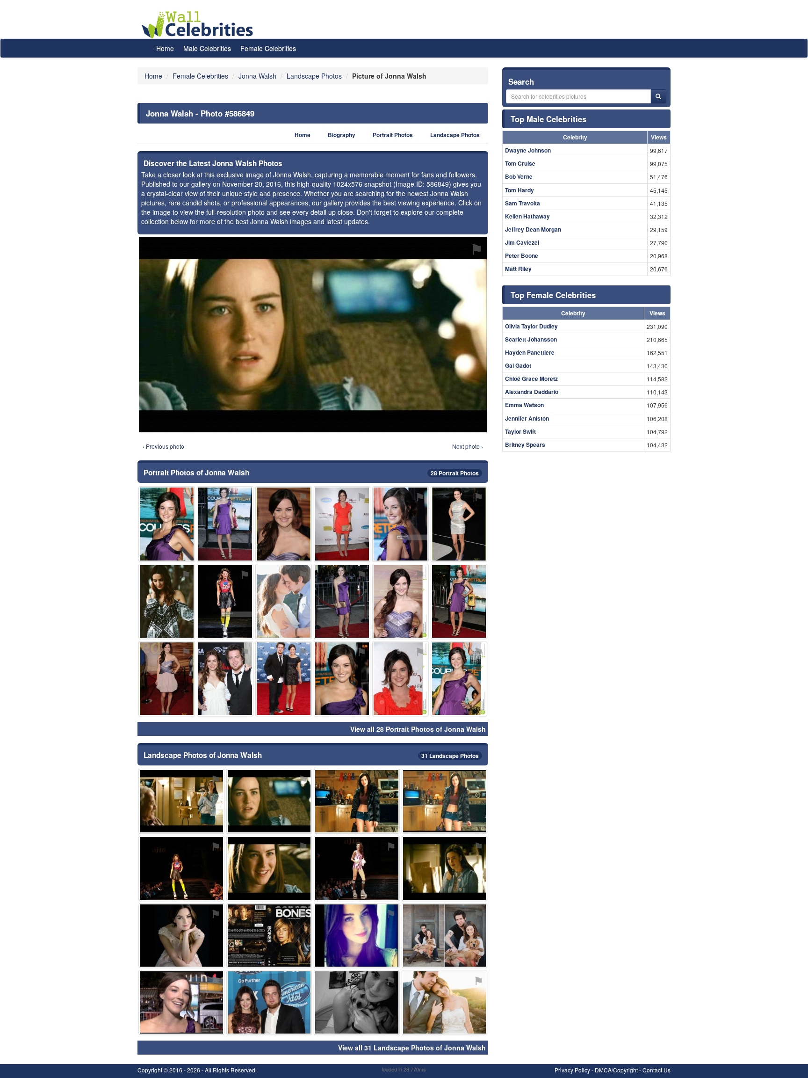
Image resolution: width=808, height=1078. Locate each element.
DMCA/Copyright (616, 1070)
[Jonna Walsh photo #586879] (181, 801)
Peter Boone (521, 255)
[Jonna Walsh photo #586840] (445, 801)
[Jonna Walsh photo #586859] (225, 678)
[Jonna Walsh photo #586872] (342, 678)
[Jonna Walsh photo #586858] (342, 523)
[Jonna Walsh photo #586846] (181, 1002)
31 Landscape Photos (450, 755)
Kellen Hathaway (527, 216)
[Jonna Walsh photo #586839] (400, 678)
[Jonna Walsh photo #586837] (357, 935)
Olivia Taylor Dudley (531, 326)
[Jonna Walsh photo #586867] (357, 1002)
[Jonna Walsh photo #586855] (166, 523)
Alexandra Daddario (531, 391)
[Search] (658, 96)
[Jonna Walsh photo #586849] (269, 801)
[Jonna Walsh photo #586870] (283, 601)
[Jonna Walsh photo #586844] (225, 601)
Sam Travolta (522, 203)
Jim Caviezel (522, 242)
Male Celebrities (207, 48)
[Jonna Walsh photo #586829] (459, 523)
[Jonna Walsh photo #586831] (400, 601)
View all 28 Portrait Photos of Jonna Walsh (418, 729)
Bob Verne (519, 176)
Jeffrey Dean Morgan (533, 229)
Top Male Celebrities (548, 118)
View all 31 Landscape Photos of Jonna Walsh (412, 1047)
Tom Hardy (519, 190)
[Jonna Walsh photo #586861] (445, 935)
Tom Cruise (520, 163)
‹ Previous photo (163, 446)
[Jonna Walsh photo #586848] (357, 868)
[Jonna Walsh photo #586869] (269, 935)
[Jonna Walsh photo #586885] (445, 868)
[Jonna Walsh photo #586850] (181, 935)
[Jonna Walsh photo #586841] (269, 868)
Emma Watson (524, 405)
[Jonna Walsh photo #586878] (400, 523)
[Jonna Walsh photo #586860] (181, 868)
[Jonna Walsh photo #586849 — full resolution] (312, 334)
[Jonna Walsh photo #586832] (459, 678)
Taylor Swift (520, 431)
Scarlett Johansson (531, 339)
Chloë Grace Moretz (531, 378)
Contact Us (656, 1070)
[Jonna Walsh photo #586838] (357, 801)
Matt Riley (518, 268)
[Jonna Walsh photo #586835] (342, 601)
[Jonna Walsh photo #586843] (283, 678)
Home (165, 48)
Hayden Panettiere (530, 352)
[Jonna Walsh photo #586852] (459, 601)
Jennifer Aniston (527, 418)
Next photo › (467, 446)
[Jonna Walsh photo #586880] (269, 1002)
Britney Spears (525, 444)
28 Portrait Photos (455, 473)
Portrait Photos (393, 135)
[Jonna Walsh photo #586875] (166, 601)
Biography (341, 135)
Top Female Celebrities (553, 294)
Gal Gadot (518, 365)
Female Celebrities (268, 48)
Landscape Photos (455, 135)
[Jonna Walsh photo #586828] (283, 523)
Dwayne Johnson (528, 150)
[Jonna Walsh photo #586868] (445, 1002)
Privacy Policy (572, 1070)
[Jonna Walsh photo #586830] (225, 523)
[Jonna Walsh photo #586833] (166, 678)
